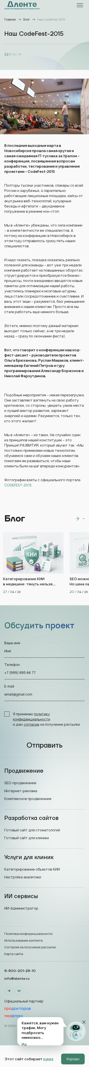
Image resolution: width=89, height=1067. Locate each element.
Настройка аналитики (22, 877)
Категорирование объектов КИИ (32, 869)
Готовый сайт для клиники (26, 837)
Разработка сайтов (31, 818)
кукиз (48, 1059)
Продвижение (23, 770)
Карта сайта (13, 954)
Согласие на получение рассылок (30, 947)
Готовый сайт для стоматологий (32, 830)
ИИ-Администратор (21, 908)
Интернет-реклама (20, 791)
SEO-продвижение (20, 782)
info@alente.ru (17, 978)
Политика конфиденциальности (28, 934)
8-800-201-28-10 (20, 971)
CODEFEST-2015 (18, 485)
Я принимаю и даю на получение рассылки (46, 719)
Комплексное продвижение (27, 798)
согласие (31, 724)
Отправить (44, 745)
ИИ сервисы (21, 896)
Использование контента (23, 940)
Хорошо (72, 1059)
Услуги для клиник (29, 857)
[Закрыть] (84, 1022)
